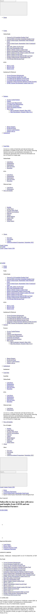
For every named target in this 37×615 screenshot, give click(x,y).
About (5, 234)
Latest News (10, 208)
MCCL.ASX (10, 65)
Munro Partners (11, 126)
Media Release (11, 216)
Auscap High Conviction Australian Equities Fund (20, 39)
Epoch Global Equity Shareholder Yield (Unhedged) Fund (19, 575)
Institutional (6, 133)
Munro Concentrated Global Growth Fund (18, 51)
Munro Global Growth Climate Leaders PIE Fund (20, 52)
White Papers (10, 221)
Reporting (9, 168)
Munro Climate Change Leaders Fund (17, 49)
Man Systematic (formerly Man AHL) (20, 110)
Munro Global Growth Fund (14, 54)
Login (1, 245)
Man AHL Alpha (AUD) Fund (15, 46)
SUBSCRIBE (4, 510)
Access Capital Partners (13, 99)
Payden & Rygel (11, 128)
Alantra (9, 101)
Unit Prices (10, 162)
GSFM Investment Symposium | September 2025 (20, 242)
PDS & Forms (11, 166)
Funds (5, 30)
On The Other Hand (12, 210)
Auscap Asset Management (14, 102)
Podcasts (9, 213)
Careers (9, 241)
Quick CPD (10, 218)
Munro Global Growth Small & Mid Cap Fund (19, 56)
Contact (6, 245)
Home (5, 17)
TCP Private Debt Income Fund (15, 59)
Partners (5, 96)
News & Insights (8, 190)
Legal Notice (6, 544)
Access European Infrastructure (15, 75)
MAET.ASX (10, 68)
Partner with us (11, 131)
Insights (9, 207)
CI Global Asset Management (15, 104)
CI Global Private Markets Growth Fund (18, 78)
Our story (9, 237)
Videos (9, 215)
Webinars (9, 219)
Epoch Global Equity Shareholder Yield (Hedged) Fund (18, 573)
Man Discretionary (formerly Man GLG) (21, 112)
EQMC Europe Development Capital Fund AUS (20, 83)
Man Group (10, 109)
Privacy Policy (7, 546)
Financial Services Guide (10, 547)
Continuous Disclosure (9, 549)
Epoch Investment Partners (14, 107)
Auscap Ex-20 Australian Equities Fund (17, 37)
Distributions (10, 163)
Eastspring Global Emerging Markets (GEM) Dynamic (22, 81)
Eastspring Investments (13, 106)
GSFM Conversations (13, 212)
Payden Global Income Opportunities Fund (18, 57)
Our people (10, 239)
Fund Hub (6, 146)
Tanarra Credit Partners (13, 130)
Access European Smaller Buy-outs (16, 77)
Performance (10, 165)
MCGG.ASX (10, 67)
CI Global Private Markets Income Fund (18, 80)
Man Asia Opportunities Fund (15, 48)
